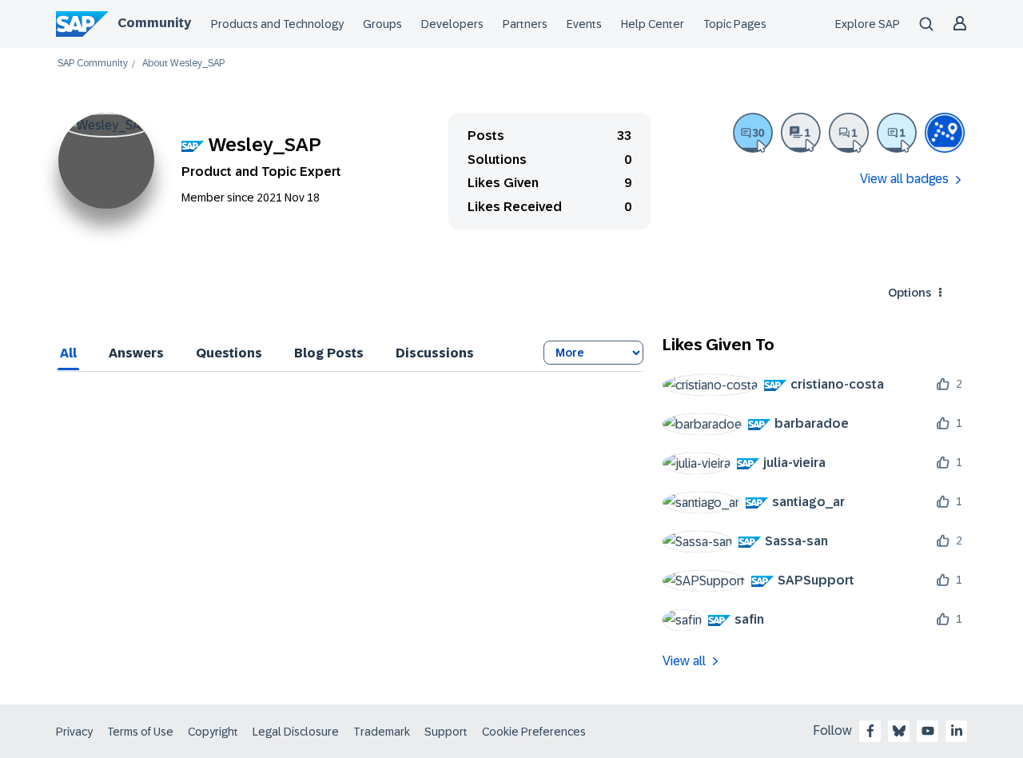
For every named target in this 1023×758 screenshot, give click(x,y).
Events (584, 24)
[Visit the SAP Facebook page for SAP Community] (870, 730)
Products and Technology (277, 24)
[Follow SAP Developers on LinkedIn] (956, 730)
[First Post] (849, 133)
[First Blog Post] (801, 133)
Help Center (652, 24)
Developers (452, 24)
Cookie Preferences (534, 731)
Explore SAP (867, 24)
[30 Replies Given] (753, 133)
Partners (525, 24)
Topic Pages (734, 24)
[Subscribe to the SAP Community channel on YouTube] (927, 730)
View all (684, 661)
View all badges (904, 179)
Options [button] (909, 292)
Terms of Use (140, 731)
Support (446, 731)
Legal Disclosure (296, 731)
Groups (382, 24)
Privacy (74, 731)
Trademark (381, 731)
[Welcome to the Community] (945, 133)
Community (154, 23)
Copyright (213, 731)
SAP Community (93, 63)
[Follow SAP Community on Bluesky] (899, 730)
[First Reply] (897, 133)
